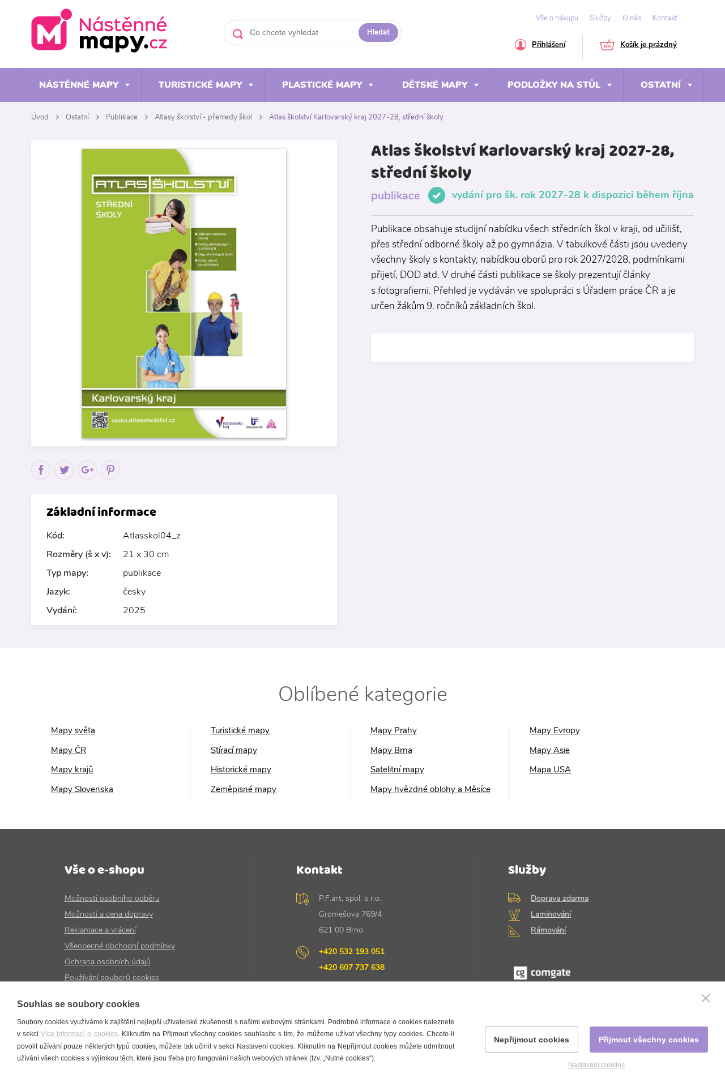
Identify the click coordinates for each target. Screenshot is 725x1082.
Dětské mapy (434, 85)
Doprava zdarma (559, 898)
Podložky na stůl (554, 85)
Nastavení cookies (596, 1065)
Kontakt (664, 18)
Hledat (378, 32)
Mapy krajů (72, 769)
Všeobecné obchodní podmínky (120, 945)
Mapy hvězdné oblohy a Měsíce (430, 789)
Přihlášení (548, 45)
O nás (631, 18)
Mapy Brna (391, 750)
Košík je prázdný (648, 45)
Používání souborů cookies (112, 977)
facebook (41, 479)
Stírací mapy (234, 750)
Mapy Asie (550, 750)
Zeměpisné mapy (243, 789)
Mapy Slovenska (82, 789)
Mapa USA (550, 769)
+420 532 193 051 (352, 951)
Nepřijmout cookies (531, 1039)
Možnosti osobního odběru (112, 898)
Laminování (551, 914)
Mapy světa (73, 730)
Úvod (40, 117)
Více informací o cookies (79, 1034)
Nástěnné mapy (78, 85)
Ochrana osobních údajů (108, 961)
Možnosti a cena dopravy (109, 914)
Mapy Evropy (555, 730)
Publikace (122, 117)
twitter (64, 479)
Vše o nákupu (557, 18)
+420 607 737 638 (352, 967)
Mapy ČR (68, 750)
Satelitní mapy (397, 769)
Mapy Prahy (393, 730)
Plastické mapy (322, 85)
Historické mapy (241, 769)
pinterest (110, 479)
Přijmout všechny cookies (649, 1039)
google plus (87, 479)
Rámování (548, 930)
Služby (600, 18)
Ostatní (661, 85)
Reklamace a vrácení (100, 930)
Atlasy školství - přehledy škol (203, 117)
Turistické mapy (200, 85)
